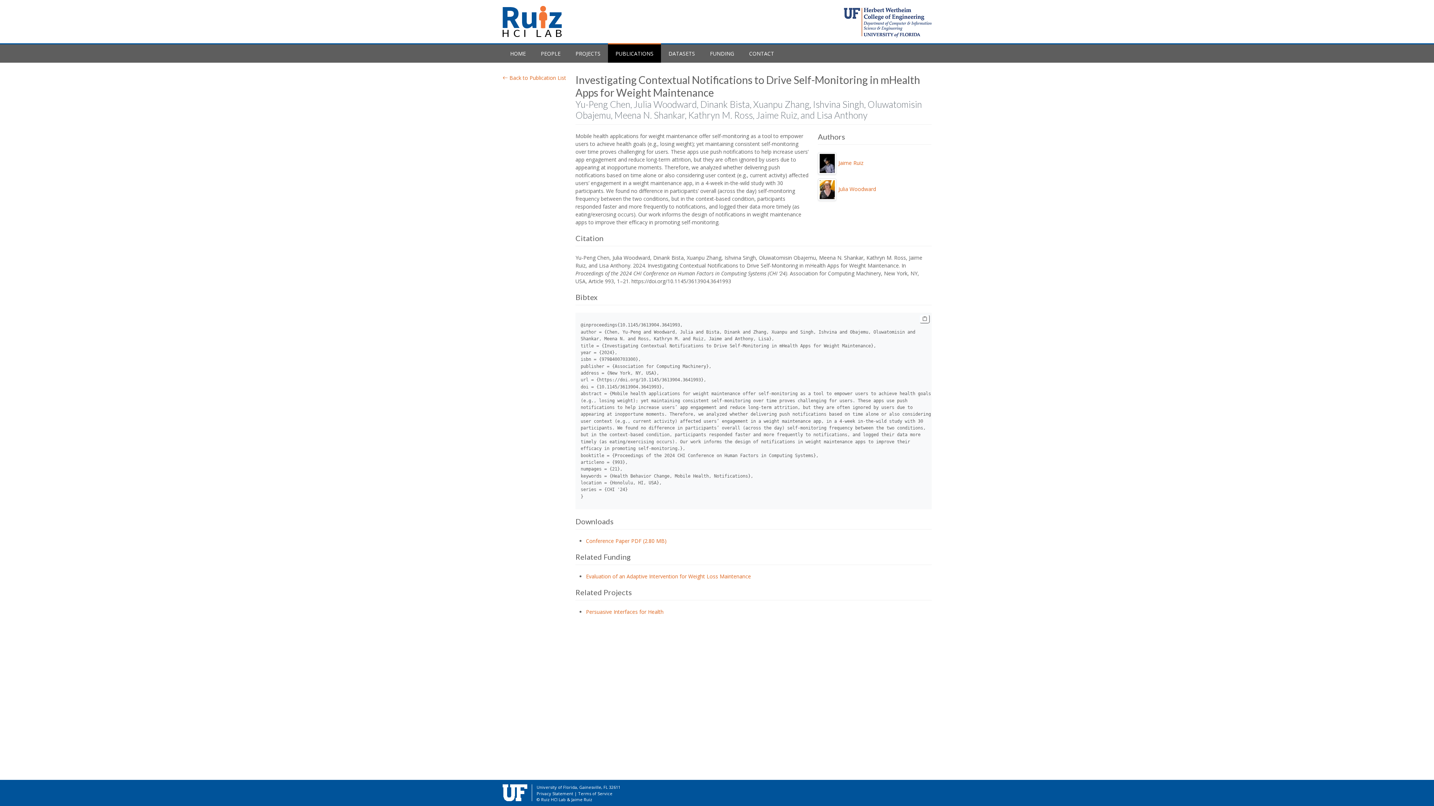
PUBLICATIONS (638, 53)
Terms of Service (595, 793)
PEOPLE (551, 53)
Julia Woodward (857, 189)
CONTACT (761, 53)
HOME (518, 53)
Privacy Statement (555, 793)
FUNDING (722, 53)
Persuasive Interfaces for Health (625, 611)
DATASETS (681, 53)
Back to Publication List (537, 77)
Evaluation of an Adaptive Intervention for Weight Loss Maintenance (668, 576)
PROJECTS (587, 53)
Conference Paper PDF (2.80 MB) (626, 540)
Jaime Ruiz (850, 162)
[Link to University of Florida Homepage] (515, 792)
